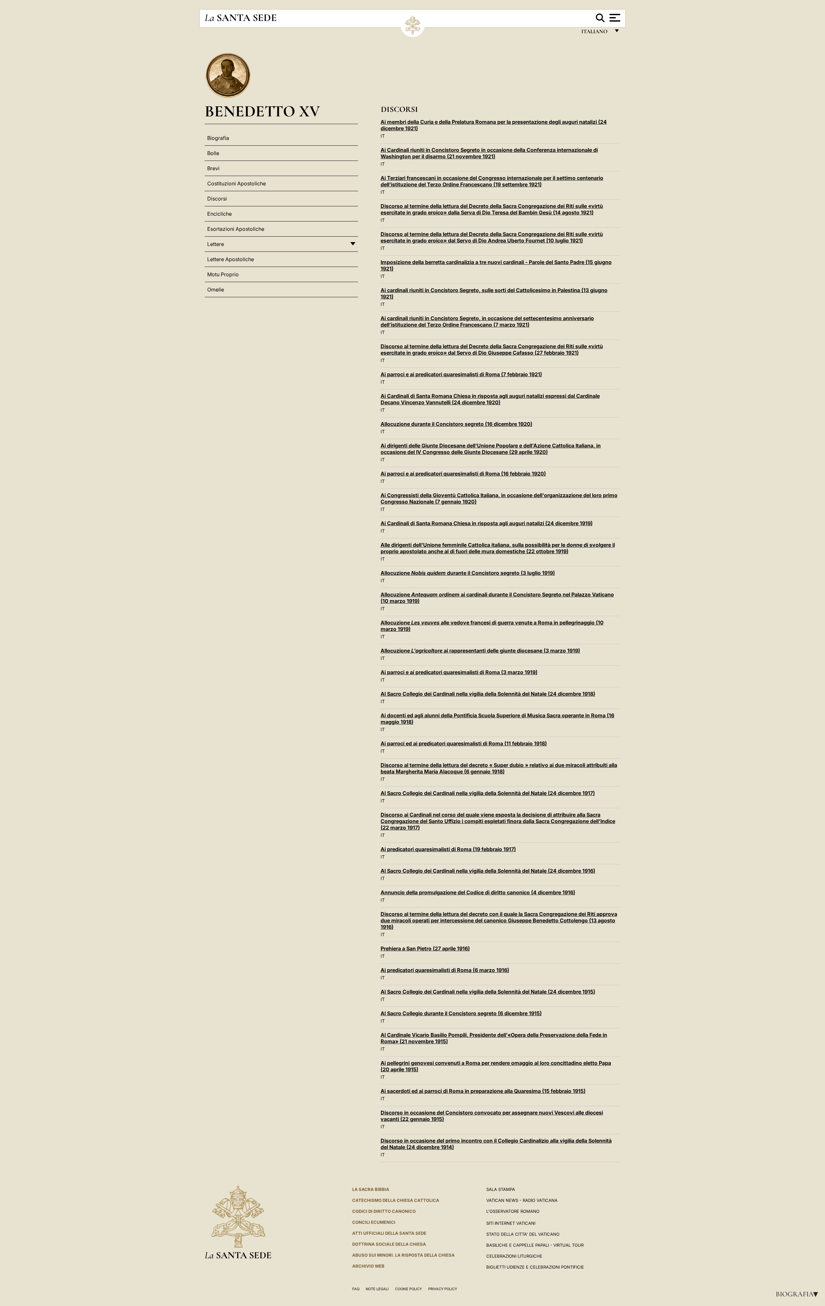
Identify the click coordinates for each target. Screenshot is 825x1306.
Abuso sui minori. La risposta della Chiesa (403, 1255)
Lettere (215, 244)
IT (383, 136)
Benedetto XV (262, 111)
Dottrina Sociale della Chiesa (389, 1244)
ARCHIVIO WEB (368, 1266)
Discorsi (217, 198)
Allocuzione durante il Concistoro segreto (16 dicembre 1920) (456, 424)
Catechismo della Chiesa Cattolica (395, 1200)
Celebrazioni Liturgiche (514, 1256)
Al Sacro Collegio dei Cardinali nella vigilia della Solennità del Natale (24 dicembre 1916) (488, 871)
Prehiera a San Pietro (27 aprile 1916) (425, 948)
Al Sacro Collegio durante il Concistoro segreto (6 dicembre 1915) (461, 1013)
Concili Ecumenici (373, 1222)
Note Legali (377, 1289)
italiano (596, 33)
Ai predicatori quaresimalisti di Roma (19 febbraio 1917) (448, 849)
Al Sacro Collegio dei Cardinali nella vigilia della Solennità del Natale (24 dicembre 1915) (488, 991)
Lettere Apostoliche (230, 259)
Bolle (213, 153)
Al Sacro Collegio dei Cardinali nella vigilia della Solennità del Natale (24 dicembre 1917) (488, 793)
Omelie (215, 289)
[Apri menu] (614, 17)
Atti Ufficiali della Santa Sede (389, 1233)
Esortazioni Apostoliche (235, 229)
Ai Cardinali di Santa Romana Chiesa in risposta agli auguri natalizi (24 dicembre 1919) (487, 523)
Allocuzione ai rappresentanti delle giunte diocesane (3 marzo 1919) (480, 650)
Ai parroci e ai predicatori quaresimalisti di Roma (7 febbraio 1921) (461, 374)
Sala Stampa (500, 1189)
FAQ (355, 1289)
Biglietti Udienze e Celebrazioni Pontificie (535, 1267)
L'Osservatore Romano (512, 1211)
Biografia (799, 1294)
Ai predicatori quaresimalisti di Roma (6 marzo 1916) (445, 970)
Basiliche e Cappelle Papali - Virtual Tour (535, 1245)
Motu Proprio (223, 274)
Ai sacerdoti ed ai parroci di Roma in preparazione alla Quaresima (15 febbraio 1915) (483, 1091)
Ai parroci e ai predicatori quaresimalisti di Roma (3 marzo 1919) (459, 672)
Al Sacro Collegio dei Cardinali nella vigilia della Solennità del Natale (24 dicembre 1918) (488, 694)
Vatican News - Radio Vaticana (522, 1200)
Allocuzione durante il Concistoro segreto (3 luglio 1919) (468, 573)
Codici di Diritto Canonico (384, 1211)
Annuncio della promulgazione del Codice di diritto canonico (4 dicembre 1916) (478, 892)
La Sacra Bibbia (370, 1189)
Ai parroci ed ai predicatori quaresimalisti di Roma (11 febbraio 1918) (464, 743)
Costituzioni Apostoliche (236, 183)
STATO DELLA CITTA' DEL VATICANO (522, 1234)
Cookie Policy (408, 1289)
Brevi (213, 168)
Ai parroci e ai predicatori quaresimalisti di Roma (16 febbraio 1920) (463, 473)
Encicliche (219, 214)
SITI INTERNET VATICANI (510, 1223)
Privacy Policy (442, 1289)
